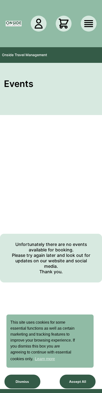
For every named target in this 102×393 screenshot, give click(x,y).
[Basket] (64, 24)
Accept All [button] (77, 382)
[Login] (39, 24)
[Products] (89, 24)
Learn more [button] (45, 359)
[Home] (14, 24)
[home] (14, 24)
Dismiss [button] (22, 382)
